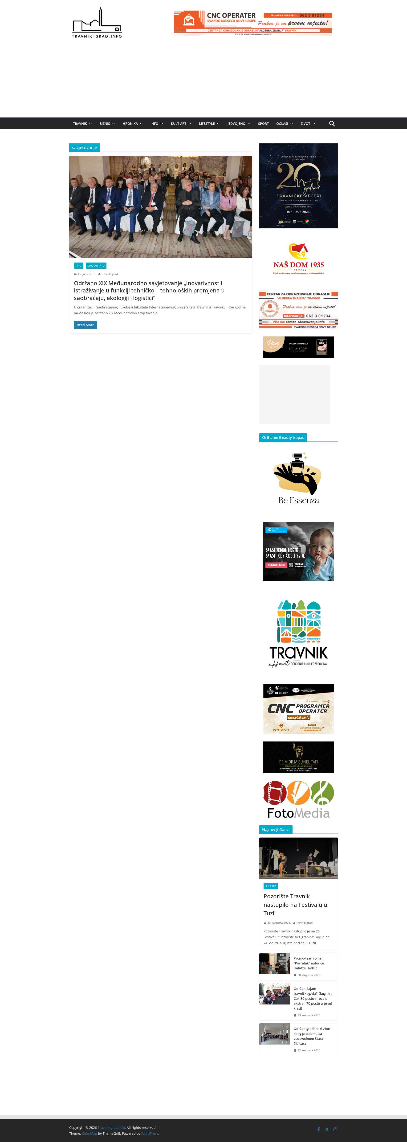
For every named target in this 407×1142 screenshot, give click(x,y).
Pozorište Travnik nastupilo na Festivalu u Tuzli (295, 904)
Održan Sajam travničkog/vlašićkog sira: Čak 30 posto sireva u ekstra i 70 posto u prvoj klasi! (314, 998)
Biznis (105, 123)
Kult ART (178, 123)
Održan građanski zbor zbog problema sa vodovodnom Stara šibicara (312, 1036)
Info (154, 123)
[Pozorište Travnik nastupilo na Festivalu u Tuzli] (298, 858)
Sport (263, 123)
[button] (89, 123)
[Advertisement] (203, 82)
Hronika (130, 123)
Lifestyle (207, 123)
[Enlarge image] (331, 149)
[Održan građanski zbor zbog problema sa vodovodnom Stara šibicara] (274, 1039)
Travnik (80, 123)
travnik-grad (110, 274)
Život (305, 123)
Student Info (96, 265)
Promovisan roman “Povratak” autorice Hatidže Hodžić (309, 963)
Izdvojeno (236, 123)
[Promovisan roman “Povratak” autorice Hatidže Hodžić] (274, 966)
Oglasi (282, 123)
